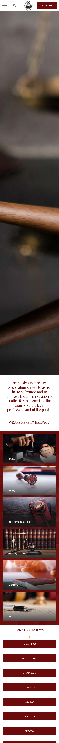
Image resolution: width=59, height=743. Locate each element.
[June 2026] (29, 716)
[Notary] (29, 480)
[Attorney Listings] (29, 543)
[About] (29, 448)
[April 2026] (29, 687)
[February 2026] (29, 658)
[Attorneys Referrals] (29, 512)
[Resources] (29, 575)
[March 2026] (29, 673)
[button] (4, 5)
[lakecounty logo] (28, 5)
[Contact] (29, 606)
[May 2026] (29, 702)
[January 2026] (29, 644)
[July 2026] (29, 731)
